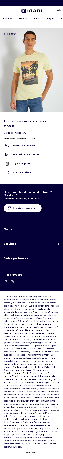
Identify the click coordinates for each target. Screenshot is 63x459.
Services (10, 244)
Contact (10, 229)
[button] (30, 145)
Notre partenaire (16, 258)
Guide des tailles (12, 132)
